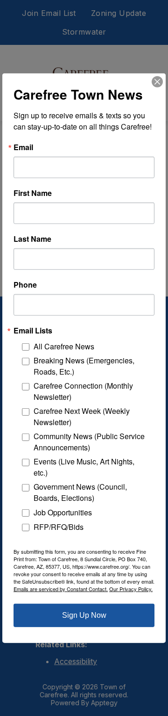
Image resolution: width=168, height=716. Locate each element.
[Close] (157, 81)
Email (23, 147)
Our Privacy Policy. (131, 589)
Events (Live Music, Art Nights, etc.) (84, 467)
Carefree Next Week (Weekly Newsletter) (82, 416)
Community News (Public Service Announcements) (89, 442)
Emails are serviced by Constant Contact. (61, 589)
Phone (25, 284)
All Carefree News (64, 346)
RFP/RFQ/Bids (59, 526)
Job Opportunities (63, 512)
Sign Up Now (84, 615)
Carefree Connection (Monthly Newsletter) (83, 391)
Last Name (32, 238)
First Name (33, 192)
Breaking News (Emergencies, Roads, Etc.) (84, 366)
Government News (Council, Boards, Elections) (80, 492)
